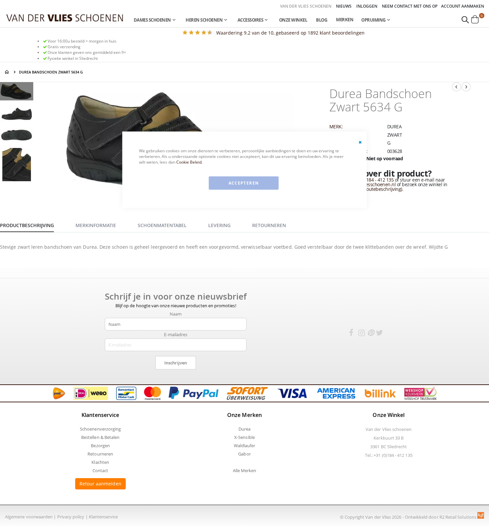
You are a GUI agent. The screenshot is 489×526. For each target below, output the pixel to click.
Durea (244, 429)
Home (7, 71)
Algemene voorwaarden (29, 517)
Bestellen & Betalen (100, 437)
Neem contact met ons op (409, 6)
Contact (100, 470)
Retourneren (100, 454)
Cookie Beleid (189, 162)
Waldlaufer (244, 446)
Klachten (100, 462)
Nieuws (344, 6)
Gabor (244, 454)
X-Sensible (244, 437)
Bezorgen (100, 446)
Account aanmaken (462, 6)
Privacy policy (70, 517)
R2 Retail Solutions (458, 517)
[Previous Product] (456, 86)
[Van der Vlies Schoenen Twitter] (379, 334)
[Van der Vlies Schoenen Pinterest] (370, 334)
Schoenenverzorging (100, 429)
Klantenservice (103, 517)
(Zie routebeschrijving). (379, 189)
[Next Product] (466, 86)
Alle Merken (244, 470)
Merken (344, 20)
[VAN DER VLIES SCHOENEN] (65, 17)
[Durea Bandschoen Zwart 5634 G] (16, 92)
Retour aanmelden (100, 483)
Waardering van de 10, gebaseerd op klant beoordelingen (290, 33)
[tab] (32, 224)
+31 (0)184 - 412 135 (373, 180)
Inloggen (366, 6)
